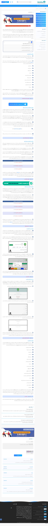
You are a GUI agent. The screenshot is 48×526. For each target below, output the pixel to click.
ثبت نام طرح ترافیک (27, 226)
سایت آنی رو (26, 396)
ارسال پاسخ (5, 468)
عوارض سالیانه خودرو (27, 179)
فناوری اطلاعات (40, 5)
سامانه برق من (27, 276)
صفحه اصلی (44, 5)
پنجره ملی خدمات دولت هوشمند (25, 98)
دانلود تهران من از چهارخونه (19, 165)
